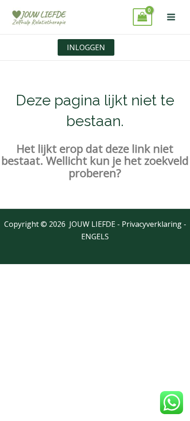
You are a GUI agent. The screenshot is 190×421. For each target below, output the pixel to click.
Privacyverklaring (152, 224)
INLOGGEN (86, 47)
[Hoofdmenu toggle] (171, 17)
